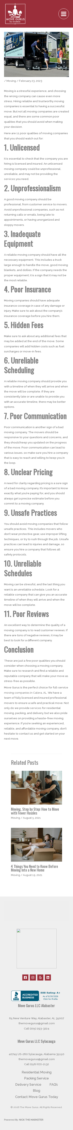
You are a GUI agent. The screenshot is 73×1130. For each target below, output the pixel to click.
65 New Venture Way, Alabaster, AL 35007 (36, 1018)
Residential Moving (37, 1072)
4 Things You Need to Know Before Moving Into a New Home (34, 868)
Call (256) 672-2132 (36, 1064)
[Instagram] (33, 977)
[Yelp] (40, 977)
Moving (11, 80)
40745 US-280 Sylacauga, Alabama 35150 (36, 1054)
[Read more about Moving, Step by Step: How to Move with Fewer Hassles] (36, 787)
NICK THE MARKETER (31, 1119)
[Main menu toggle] (63, 13)
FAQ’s (53, 1084)
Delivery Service (28, 1084)
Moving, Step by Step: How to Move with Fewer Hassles (35, 810)
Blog (36, 1091)
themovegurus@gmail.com (36, 1023)
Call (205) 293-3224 (36, 1028)
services (9, 179)
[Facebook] (25, 977)
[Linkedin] (48, 977)
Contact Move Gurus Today (36, 1097)
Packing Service (36, 1078)
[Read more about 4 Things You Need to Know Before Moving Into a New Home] (36, 844)
